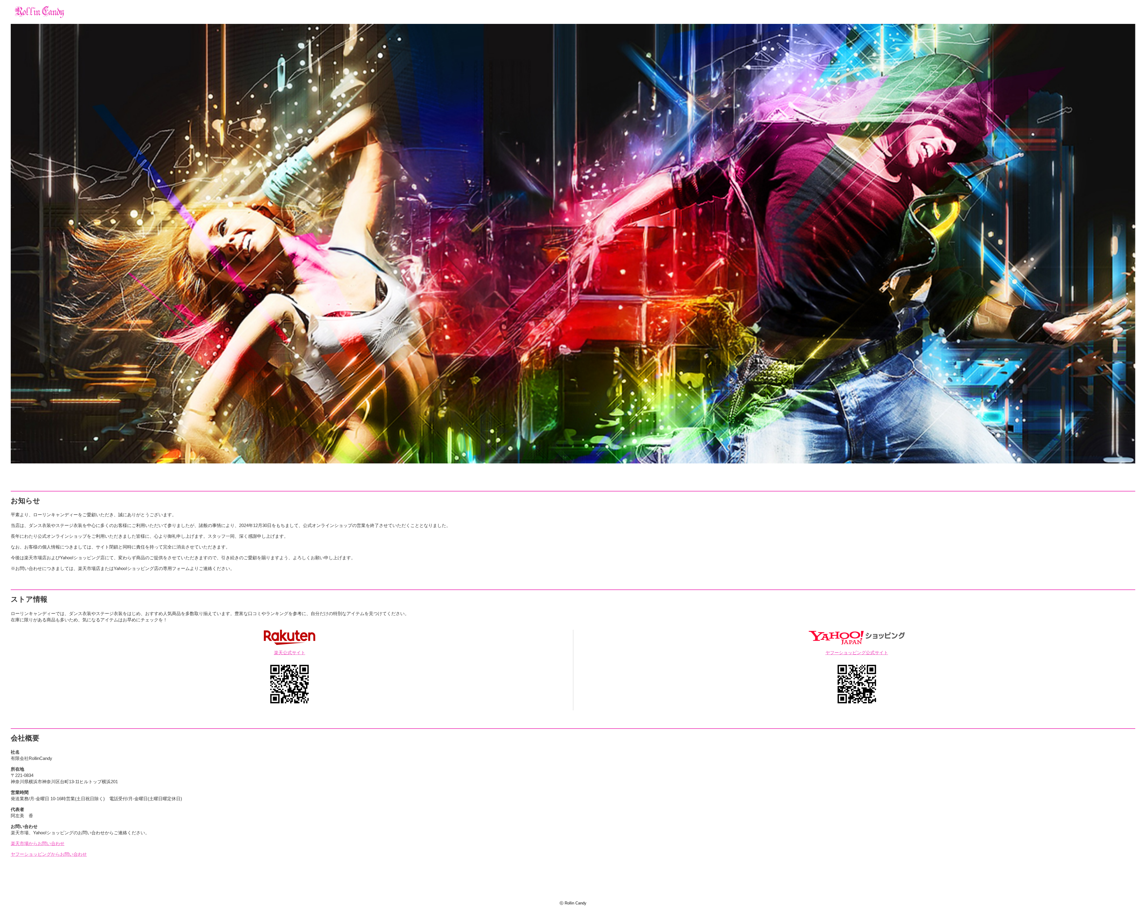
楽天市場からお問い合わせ (37, 843)
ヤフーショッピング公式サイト (856, 652)
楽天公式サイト (289, 652)
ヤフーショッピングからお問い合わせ (49, 854)
